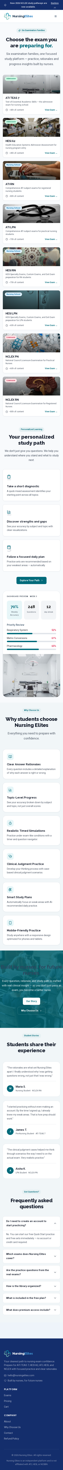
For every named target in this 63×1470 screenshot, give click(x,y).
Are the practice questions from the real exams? (27, 1272)
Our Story (31, 1001)
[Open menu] (55, 16)
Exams (7, 1395)
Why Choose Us (29, 1010)
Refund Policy (11, 1438)
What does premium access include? (28, 1309)
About (7, 1421)
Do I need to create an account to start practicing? (26, 1223)
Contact (8, 1433)
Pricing (7, 1401)
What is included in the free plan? (26, 1298)
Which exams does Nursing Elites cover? (26, 1256)
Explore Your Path (29, 580)
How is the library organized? (23, 1286)
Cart (6, 1406)
